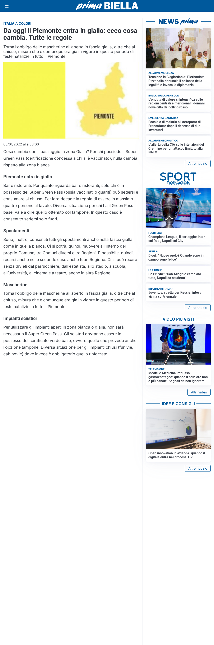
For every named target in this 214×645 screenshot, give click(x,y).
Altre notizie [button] (197, 163)
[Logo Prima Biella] (107, 5)
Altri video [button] (199, 392)
